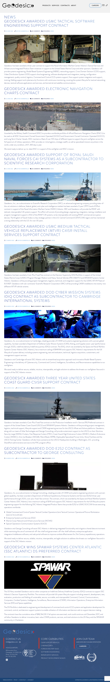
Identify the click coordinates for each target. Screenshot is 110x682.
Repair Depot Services (49, 655)
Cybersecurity (47, 646)
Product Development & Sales (53, 658)
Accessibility (30, 680)
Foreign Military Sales (50, 649)
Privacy (15, 680)
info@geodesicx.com (12, 642)
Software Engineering (50, 652)
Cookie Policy (22, 680)
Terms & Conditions (7, 680)
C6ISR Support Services (50, 642)
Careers (95, 5)
